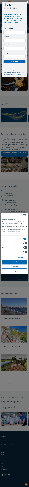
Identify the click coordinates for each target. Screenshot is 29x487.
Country (6, 53)
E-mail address (8, 28)
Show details (21, 257)
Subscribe (14, 61)
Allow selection (14, 266)
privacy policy (18, 74)
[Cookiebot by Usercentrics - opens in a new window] (21, 215)
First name (7, 36)
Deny (14, 271)
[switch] (25, 243)
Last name (7, 45)
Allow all (14, 261)
